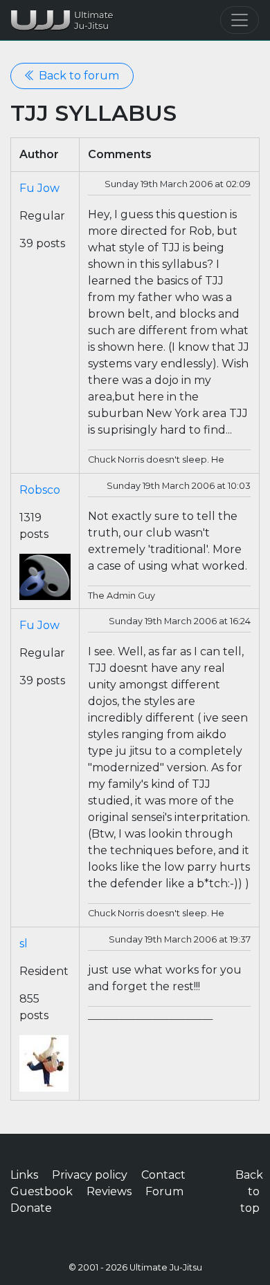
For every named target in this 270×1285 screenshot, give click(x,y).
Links (24, 1174)
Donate (31, 1208)
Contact (163, 1174)
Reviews (109, 1191)
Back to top (249, 1191)
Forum (164, 1191)
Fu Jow (39, 188)
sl (23, 943)
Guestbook (41, 1191)
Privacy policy (89, 1174)
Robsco (39, 489)
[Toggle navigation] (239, 20)
